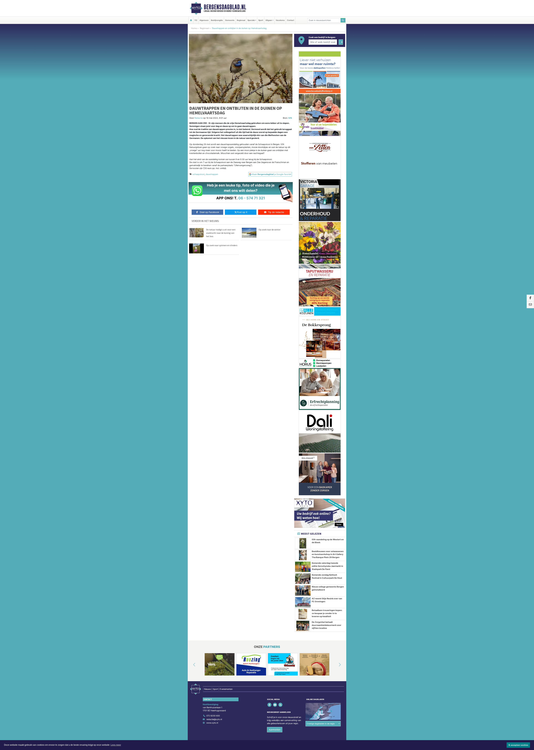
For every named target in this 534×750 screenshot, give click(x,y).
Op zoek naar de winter (269, 229)
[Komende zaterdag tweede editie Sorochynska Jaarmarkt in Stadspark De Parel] (303, 567)
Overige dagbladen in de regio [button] (321, 723)
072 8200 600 (213, 715)
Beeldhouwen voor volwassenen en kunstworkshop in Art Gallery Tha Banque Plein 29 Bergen (328, 554)
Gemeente (229, 20)
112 (195, 20)
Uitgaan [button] (268, 20)
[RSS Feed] (280, 705)
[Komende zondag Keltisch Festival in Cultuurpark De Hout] (303, 578)
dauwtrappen (212, 174)
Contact (290, 20)
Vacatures (280, 20)
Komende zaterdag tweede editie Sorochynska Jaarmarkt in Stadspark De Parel (327, 566)
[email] (530, 304)
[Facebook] (269, 705)
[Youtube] (275, 705)
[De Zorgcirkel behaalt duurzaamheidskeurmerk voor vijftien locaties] (303, 626)
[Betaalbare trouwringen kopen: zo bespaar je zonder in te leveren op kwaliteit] (303, 614)
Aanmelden (274, 729)
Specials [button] (251, 20)
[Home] (191, 20)
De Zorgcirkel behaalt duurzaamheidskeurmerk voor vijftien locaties (326, 625)
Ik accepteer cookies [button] (518, 745)
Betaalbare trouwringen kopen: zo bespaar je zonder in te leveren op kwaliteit (327, 613)
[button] (191, 665)
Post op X (242, 212)
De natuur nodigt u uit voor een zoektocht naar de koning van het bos (220, 233)
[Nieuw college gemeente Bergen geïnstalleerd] (303, 590)
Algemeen (204, 20)
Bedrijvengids (217, 20)
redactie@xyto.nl (214, 719)
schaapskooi (198, 174)
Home (194, 28)
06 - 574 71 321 (251, 198)
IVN (290, 118)
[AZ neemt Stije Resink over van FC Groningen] (303, 602)
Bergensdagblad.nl (225, 6)
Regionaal (241, 20)
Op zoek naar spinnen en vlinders (221, 245)
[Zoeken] (343, 20)
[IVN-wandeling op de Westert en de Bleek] (303, 543)
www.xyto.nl (212, 723)
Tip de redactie (276, 212)
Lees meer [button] (116, 745)
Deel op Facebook (209, 212)
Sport (260, 20)
